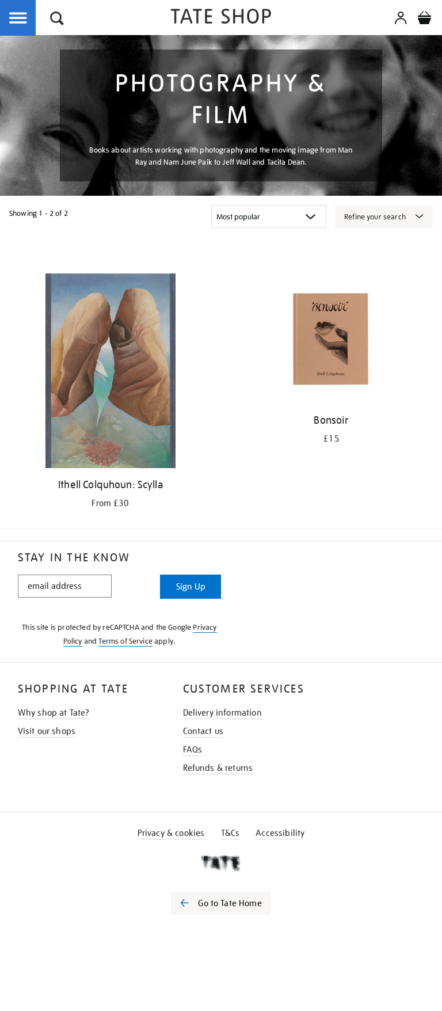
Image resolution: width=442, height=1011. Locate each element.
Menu (18, 18)
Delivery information (222, 713)
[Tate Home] (221, 863)
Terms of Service (125, 641)
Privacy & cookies (171, 833)
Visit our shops (46, 731)
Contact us (203, 731)
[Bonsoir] (331, 340)
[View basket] (424, 19)
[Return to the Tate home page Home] (221, 18)
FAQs (193, 749)
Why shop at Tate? (54, 713)
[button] (56, 20)
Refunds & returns (218, 768)
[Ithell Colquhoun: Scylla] (110, 372)
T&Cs (230, 833)
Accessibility (280, 833)
